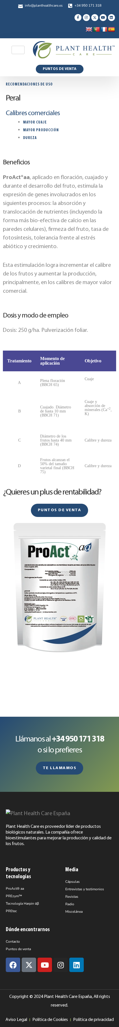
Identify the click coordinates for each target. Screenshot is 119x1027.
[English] (88, 30)
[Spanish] (111, 30)
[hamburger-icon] (18, 50)
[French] (104, 30)
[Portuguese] (96, 30)
